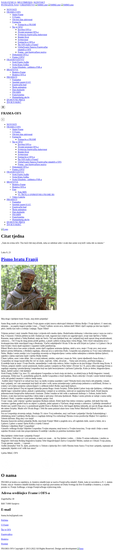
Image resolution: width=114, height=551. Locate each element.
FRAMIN (16, 92)
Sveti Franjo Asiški (20, 62)
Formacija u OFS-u (26, 42)
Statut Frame (17, 14)
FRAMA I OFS (14, 12)
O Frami (4, 525)
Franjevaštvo (6, 534)
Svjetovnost (23, 39)
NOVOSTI (12, 9)
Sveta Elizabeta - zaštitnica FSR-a (27, 67)
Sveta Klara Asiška (20, 64)
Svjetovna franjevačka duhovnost (32, 34)
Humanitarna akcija (20, 97)
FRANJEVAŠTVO (15, 59)
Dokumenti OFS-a (20, 54)
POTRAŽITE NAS (10, 5)
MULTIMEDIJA (24, 2)
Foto (14, 189)
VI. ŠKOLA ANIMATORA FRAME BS (36, 194)
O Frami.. (16, 17)
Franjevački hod (19, 85)
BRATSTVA (12, 69)
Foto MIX (22, 192)
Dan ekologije (18, 90)
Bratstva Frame (19, 72)
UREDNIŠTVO (27, 5)
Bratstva (4, 539)
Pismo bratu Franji (19, 259)
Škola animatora (19, 87)
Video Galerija (18, 197)
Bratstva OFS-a (19, 74)
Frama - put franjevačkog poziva (32, 52)
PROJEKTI (12, 77)
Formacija (16, 22)
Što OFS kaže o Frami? (28, 44)
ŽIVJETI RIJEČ (14, 102)
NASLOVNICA (8, 2)
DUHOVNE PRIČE (16, 100)
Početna (4, 520)
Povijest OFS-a (24, 29)
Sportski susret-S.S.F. (21, 82)
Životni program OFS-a (28, 32)
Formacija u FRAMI (27, 24)
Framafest (16, 79)
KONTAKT (39, 2)
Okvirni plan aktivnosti (22, 19)
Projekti (4, 544)
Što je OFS (6, 529)
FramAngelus (18, 95)
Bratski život (23, 37)
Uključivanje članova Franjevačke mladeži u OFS (39, 162)
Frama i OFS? (18, 57)
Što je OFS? (17, 27)
